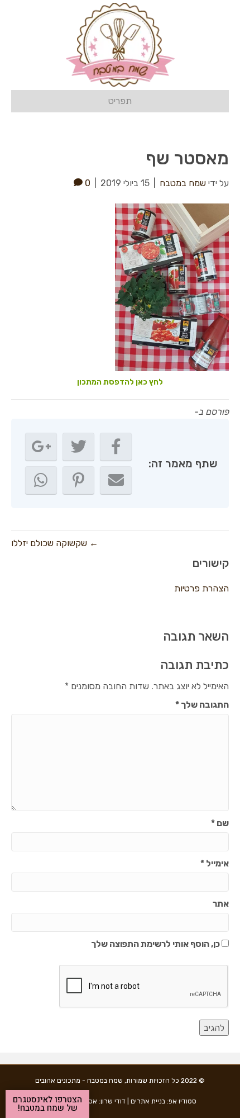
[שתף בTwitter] (78, 447)
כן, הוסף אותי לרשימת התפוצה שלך (156, 944)
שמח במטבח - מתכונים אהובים (79, 1080)
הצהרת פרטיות (201, 588)
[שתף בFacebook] (116, 447)
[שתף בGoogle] (41, 447)
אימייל (214, 863)
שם (220, 823)
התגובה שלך (202, 704)
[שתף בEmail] (116, 480)
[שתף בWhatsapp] (41, 480)
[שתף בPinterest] (78, 480)
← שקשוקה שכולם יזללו (54, 543)
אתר (221, 903)
